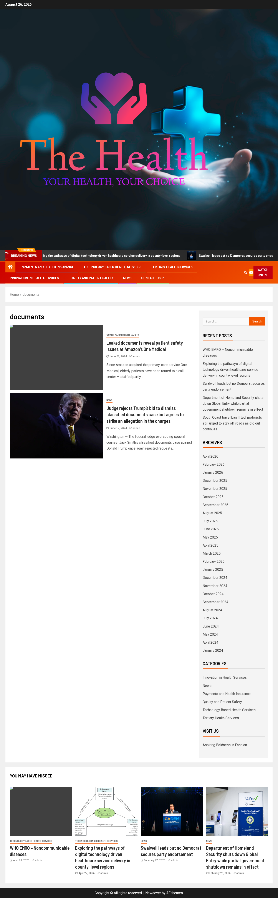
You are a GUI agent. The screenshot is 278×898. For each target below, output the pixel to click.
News (127, 278)
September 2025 (215, 505)
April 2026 (210, 456)
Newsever (153, 893)
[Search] (246, 272)
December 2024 (215, 578)
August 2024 (212, 610)
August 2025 (212, 513)
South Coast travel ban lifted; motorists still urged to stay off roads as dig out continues (232, 423)
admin (136, 356)
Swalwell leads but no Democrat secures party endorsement (216, 255)
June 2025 (211, 529)
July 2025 (210, 521)
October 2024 (213, 594)
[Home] (10, 267)
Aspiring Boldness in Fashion (225, 745)
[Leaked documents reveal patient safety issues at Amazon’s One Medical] (56, 357)
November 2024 (215, 586)
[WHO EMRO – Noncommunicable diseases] (41, 811)
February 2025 (214, 561)
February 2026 (214, 464)
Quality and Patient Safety (91, 278)
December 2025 (215, 480)
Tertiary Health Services (172, 267)
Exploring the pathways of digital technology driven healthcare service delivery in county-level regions (230, 370)
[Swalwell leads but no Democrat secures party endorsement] (172, 811)
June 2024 (211, 626)
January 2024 (213, 650)
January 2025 (213, 569)
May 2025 (210, 537)
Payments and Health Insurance (47, 267)
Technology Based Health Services (112, 267)
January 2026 (213, 472)
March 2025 (212, 553)
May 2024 (210, 634)
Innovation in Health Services (34, 278)
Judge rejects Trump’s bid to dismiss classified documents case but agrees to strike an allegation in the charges (145, 414)
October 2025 (213, 497)
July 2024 (210, 618)
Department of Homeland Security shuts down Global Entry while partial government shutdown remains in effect (233, 403)
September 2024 (215, 602)
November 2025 (215, 489)
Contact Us (151, 278)
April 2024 (210, 642)
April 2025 (210, 545)
